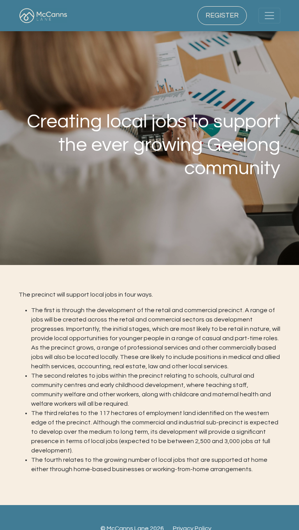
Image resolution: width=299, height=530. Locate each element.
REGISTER (222, 15)
